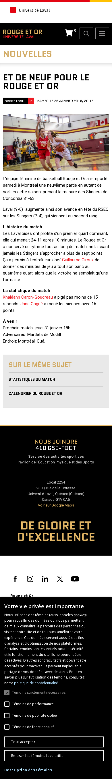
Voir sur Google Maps (56, 505)
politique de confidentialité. (36, 683)
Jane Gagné (31, 303)
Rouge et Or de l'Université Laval (22, 34)
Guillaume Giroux (78, 259)
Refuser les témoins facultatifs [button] (37, 755)
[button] (28, 770)
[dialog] (56, 688)
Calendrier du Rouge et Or (35, 393)
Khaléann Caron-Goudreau (28, 297)
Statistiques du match (32, 379)
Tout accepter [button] (23, 741)
